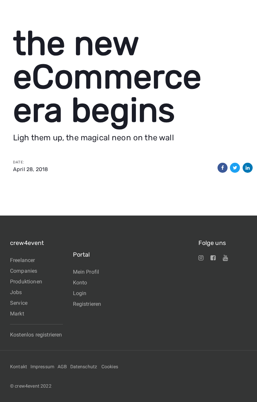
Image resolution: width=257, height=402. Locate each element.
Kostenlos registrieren (36, 334)
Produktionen (26, 281)
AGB (62, 366)
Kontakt (18, 366)
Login (80, 293)
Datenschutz (83, 366)
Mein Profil (86, 272)
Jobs (16, 292)
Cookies (109, 366)
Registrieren (87, 304)
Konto (80, 282)
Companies (23, 271)
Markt (17, 313)
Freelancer (22, 260)
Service (18, 303)
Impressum (42, 366)
